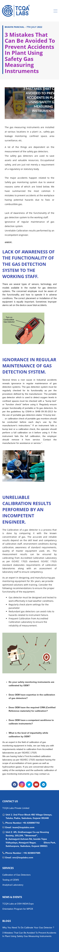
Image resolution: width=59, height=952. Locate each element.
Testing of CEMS (10, 880)
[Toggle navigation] (55, 11)
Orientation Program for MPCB (17, 909)
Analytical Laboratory (12, 885)
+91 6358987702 (31, 823)
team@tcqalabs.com (23, 827)
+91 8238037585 (31, 853)
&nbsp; (8, 242)
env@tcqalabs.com (22, 857)
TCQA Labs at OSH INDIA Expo (18, 903)
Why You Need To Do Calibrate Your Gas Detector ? (28, 927)
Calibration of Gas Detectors (16, 875)
